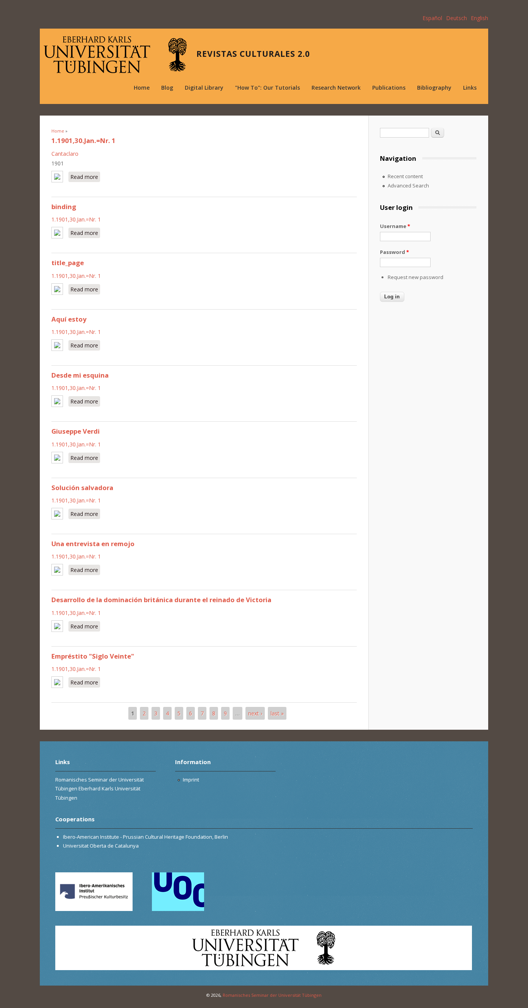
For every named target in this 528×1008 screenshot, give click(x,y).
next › (255, 713)
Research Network (336, 87)
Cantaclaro (64, 153)
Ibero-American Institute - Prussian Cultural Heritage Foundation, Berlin (145, 836)
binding (63, 206)
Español (432, 18)
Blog (167, 87)
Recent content (405, 176)
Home (142, 87)
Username (395, 226)
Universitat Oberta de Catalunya (101, 845)
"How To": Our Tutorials (267, 87)
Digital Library (204, 87)
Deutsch (456, 18)
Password (394, 252)
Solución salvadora (82, 487)
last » (277, 713)
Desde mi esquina (80, 375)
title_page (67, 262)
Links (470, 87)
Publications (388, 87)
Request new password (415, 277)
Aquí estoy (69, 319)
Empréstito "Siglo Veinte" (92, 656)
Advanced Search (408, 185)
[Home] (115, 54)
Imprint (191, 779)
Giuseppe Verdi (75, 431)
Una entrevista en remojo (93, 543)
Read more (85, 176)
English (479, 18)
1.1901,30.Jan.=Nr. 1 (83, 140)
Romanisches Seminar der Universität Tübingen (272, 995)
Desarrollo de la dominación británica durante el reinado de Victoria (161, 599)
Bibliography (434, 87)
